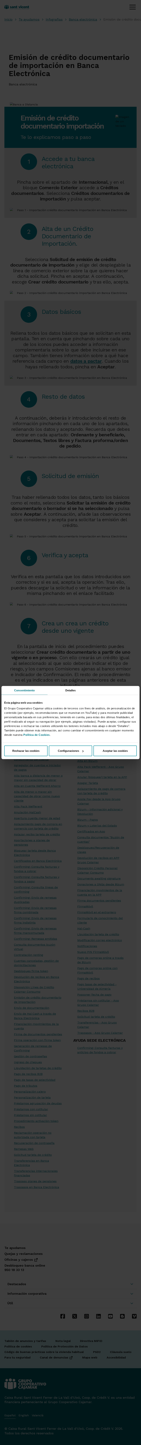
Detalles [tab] (70, 690)
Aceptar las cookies (115, 750)
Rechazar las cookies (25, 750)
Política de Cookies (36, 734)
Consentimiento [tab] (24, 690)
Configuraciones (68, 750)
